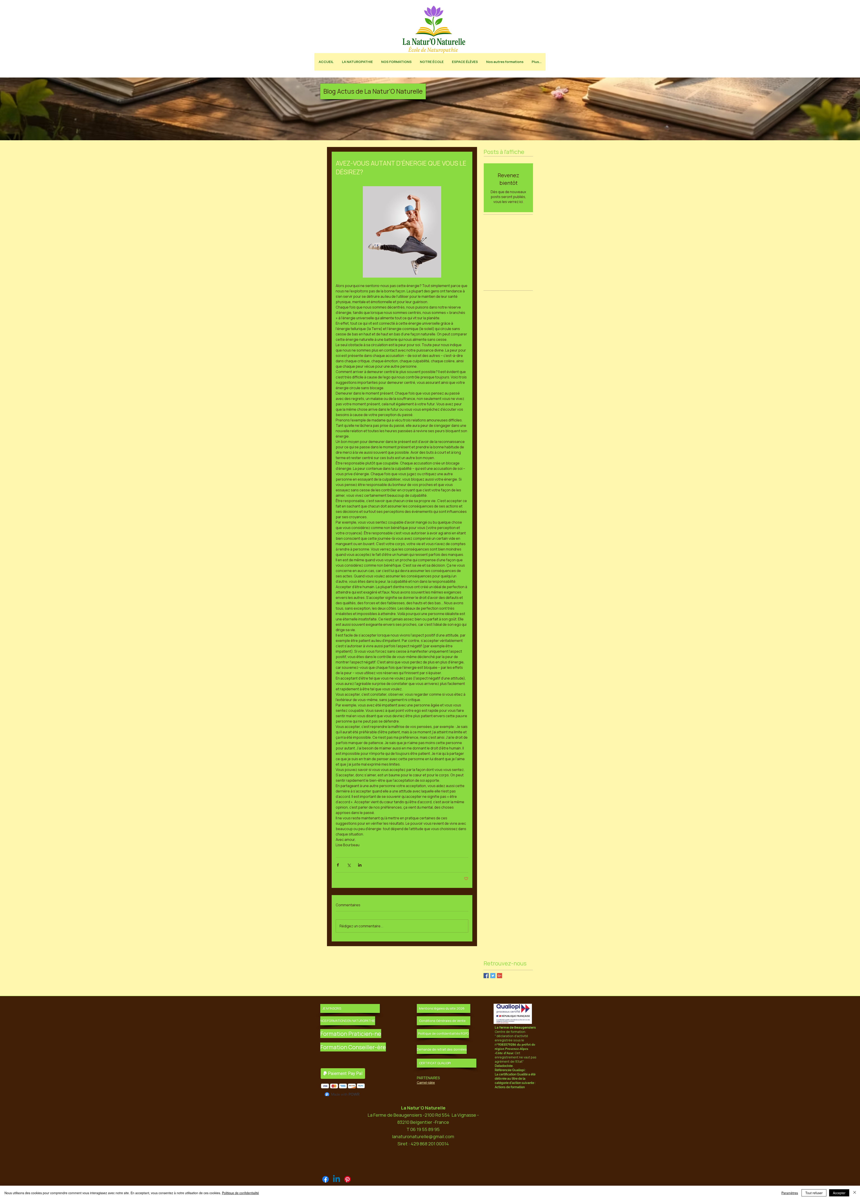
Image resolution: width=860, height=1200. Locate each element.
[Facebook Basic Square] (486, 975)
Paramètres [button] (789, 1193)
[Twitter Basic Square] (492, 975)
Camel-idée (426, 1082)
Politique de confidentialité (240, 1193)
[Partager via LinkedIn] (360, 865)
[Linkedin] (336, 1180)
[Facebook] (325, 1180)
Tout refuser (814, 1193)
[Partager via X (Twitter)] (349, 865)
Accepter (839, 1193)
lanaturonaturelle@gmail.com (423, 1137)
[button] (373, 91)
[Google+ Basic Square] (499, 975)
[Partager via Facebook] (338, 865)
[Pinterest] (347, 1180)
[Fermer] (854, 1192)
